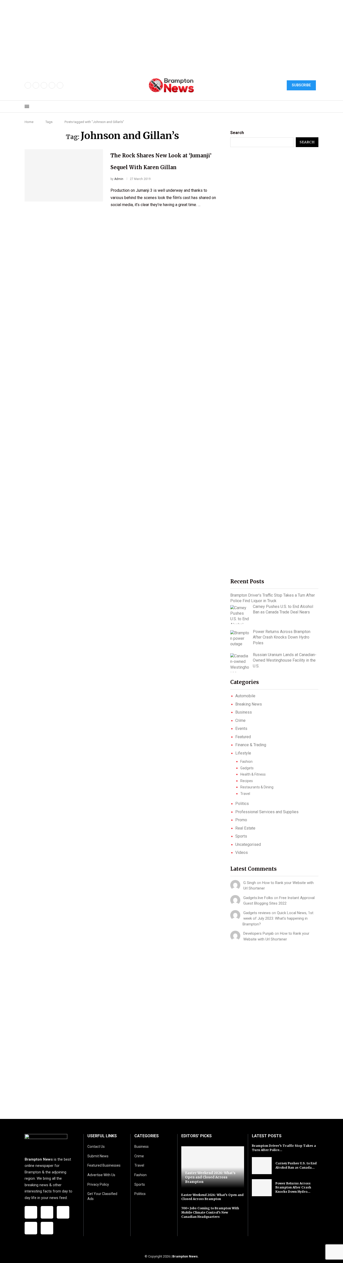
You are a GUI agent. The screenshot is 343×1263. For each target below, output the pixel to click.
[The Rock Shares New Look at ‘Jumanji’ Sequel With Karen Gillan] (64, 175)
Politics (242, 803)
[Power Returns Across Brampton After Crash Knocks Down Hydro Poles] (239, 638)
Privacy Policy (98, 1184)
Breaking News (248, 704)
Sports (241, 836)
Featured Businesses (104, 1165)
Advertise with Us (101, 1175)
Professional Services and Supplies (267, 811)
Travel (245, 794)
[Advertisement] (150, 35)
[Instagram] (44, 85)
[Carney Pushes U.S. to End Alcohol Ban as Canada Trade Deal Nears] (239, 614)
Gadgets (247, 768)
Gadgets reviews (257, 913)
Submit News (97, 1156)
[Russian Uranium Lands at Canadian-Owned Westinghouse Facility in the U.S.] (239, 662)
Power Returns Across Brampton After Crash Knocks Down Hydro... (293, 1187)
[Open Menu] (27, 106)
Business (243, 712)
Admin (118, 179)
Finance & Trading (250, 744)
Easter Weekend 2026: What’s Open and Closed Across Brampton (210, 1177)
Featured (243, 736)
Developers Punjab (258, 933)
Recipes (246, 781)
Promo (241, 819)
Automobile (245, 695)
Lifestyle (243, 753)
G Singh (249, 882)
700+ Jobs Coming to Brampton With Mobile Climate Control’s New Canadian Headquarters (210, 1212)
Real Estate (245, 828)
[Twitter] (36, 85)
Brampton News (185, 1256)
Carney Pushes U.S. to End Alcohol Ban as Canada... (296, 1165)
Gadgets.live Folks (258, 898)
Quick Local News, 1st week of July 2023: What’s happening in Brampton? (278, 918)
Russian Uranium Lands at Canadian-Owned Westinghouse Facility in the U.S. (284, 660)
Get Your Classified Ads (102, 1196)
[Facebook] (28, 85)
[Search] (315, 106)
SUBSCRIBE (301, 85)
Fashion (246, 762)
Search (237, 132)
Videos (241, 852)
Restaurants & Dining (256, 787)
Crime (240, 720)
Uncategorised (248, 844)
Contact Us (96, 1147)
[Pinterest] (52, 85)
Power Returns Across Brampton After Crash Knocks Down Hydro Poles (281, 637)
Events (241, 728)
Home (29, 122)
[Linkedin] (60, 85)
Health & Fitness (253, 774)
